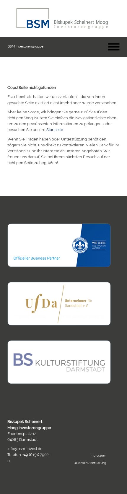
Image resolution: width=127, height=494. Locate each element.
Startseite (54, 129)
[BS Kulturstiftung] (59, 362)
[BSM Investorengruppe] (62, 18)
